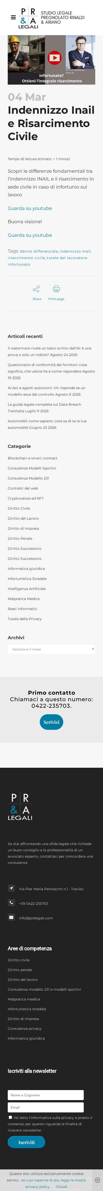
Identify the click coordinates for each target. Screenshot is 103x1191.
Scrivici (52, 722)
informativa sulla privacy (52, 1117)
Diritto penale (20, 970)
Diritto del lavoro (23, 979)
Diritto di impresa (23, 1019)
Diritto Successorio (25, 548)
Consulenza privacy (25, 1028)
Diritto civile (19, 960)
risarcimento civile (26, 258)
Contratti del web (23, 488)
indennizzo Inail (75, 251)
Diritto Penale (20, 538)
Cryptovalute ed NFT (26, 498)
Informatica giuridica (26, 568)
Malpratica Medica (24, 599)
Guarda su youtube (30, 208)
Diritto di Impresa (23, 528)
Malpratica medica (24, 999)
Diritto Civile (19, 508)
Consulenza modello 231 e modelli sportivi (44, 989)
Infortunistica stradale (27, 1009)
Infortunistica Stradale (27, 578)
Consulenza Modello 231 (28, 478)
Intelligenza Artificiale (27, 588)
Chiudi (61, 1186)
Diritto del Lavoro (23, 518)
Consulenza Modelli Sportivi (32, 468)
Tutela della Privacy (25, 619)
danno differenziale (39, 251)
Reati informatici (22, 609)
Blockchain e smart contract (33, 458)
